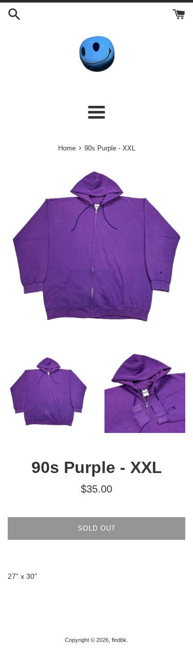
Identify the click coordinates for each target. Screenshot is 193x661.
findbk (119, 640)
